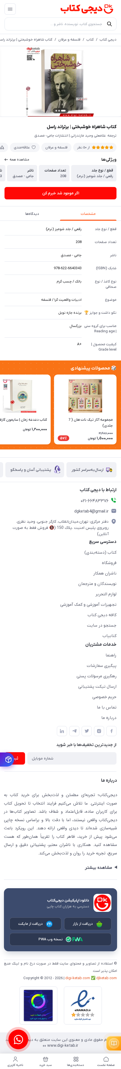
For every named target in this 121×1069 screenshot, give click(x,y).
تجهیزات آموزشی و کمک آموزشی (88, 604)
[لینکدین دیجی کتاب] (62, 731)
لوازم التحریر (105, 594)
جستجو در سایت (101, 625)
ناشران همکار (104, 573)
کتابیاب (109, 636)
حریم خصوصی (104, 697)
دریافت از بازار (83, 923)
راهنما (111, 655)
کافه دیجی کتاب (102, 615)
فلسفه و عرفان (69, 39)
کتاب (90, 39)
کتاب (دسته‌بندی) (100, 552)
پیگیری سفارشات (101, 666)
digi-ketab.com (77, 978)
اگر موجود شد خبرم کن (60, 193)
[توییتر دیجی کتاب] (87, 731)
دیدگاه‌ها (32, 213)
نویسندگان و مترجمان (97, 584)
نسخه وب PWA (51, 939)
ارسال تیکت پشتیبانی (97, 686)
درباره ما (108, 718)
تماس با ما (106, 707)
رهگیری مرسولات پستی (96, 676)
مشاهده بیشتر (98, 867)
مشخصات (88, 213)
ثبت (14, 758)
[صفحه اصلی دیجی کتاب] (81, 9)
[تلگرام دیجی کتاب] (74, 731)
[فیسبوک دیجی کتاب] (111, 731)
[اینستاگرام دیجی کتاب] (99, 731)
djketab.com (106, 978)
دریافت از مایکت (30, 923)
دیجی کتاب (108, 39)
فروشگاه (109, 563)
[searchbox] (60, 23)
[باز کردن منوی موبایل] (10, 9)
